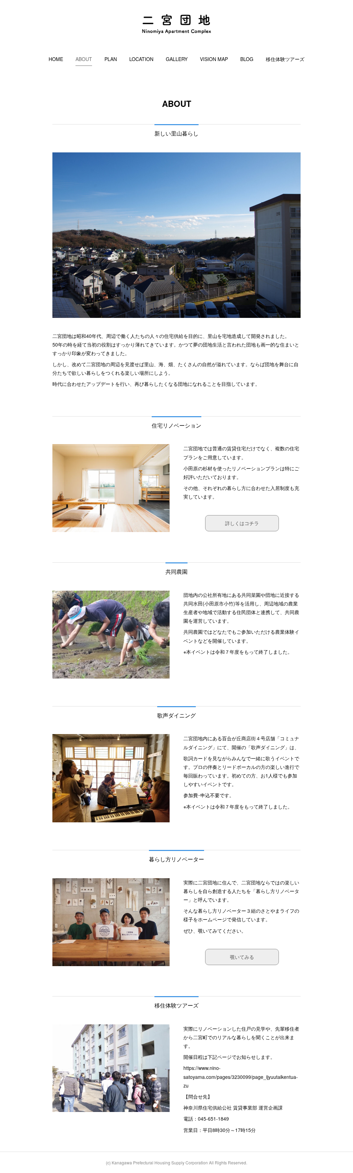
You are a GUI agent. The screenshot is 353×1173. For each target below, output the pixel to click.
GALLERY (177, 59)
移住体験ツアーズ (285, 59)
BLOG (246, 59)
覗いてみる (242, 956)
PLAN (110, 59)
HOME (56, 59)
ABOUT (83, 59)
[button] (56, 59)
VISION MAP (214, 59)
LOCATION (141, 59)
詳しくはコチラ (242, 523)
